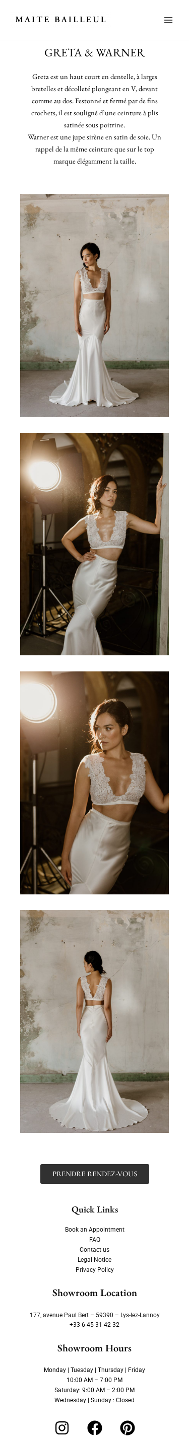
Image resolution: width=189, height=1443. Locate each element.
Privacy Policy (95, 1269)
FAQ (94, 1239)
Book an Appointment (94, 1229)
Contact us (94, 1249)
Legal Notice (94, 1259)
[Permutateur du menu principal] (168, 20)
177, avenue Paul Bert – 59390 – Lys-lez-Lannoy (95, 1315)
